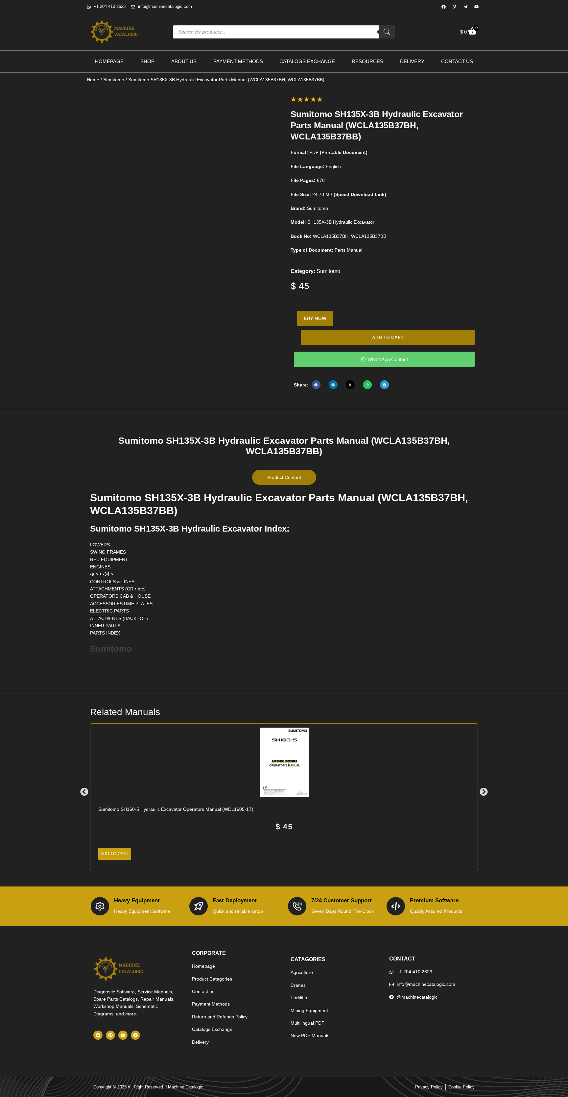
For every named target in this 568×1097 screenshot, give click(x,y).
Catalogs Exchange (307, 61)
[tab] (284, 477)
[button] (316, 384)
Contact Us (457, 61)
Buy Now (315, 318)
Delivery (412, 61)
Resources (367, 61)
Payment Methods (238, 61)
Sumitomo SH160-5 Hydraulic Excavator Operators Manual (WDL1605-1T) (175, 809)
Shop (147, 61)
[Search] (387, 31)
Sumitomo (113, 79)
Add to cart (388, 337)
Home (93, 79)
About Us (184, 61)
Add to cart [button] (114, 853)
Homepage (109, 61)
